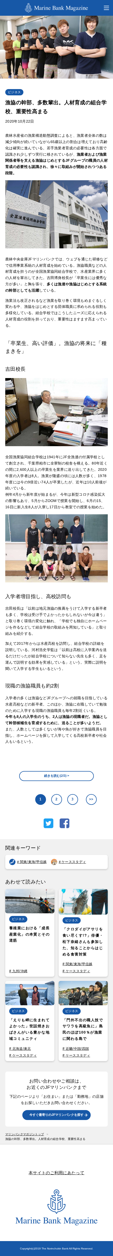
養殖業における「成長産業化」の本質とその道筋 (29, 934)
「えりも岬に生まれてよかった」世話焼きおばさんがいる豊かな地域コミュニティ (29, 1029)
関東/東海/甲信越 (33, 862)
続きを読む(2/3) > (56, 776)
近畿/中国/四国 (77, 1049)
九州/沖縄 (19, 971)
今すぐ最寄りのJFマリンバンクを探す (56, 1115)
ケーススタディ (73, 862)
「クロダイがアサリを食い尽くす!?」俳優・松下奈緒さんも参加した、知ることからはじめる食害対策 (83, 941)
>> (91, 799)
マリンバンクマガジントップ (24, 1134)
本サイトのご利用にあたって (56, 1173)
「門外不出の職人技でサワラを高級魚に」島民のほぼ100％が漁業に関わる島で (83, 1029)
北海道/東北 (21, 1049)
